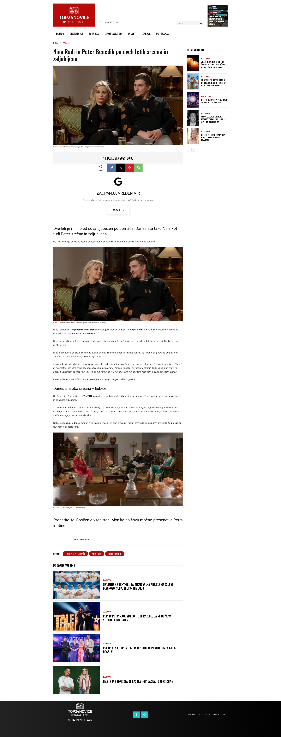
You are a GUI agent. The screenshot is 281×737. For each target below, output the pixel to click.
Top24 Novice (81, 539)
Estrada (213, 12)
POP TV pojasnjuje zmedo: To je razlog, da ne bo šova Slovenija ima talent (137, 618)
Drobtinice (207, 96)
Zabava (66, 42)
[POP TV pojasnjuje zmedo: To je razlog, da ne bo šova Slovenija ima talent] (76, 616)
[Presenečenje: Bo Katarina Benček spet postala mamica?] (193, 136)
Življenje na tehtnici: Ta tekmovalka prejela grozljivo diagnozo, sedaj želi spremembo (138, 586)
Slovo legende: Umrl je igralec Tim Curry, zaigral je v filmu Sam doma (213, 119)
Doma (56, 42)
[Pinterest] (129, 168)
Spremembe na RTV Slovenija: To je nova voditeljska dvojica (217, 20)
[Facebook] (111, 168)
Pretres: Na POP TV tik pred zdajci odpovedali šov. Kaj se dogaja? (140, 650)
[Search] (201, 23)
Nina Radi (96, 554)
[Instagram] (144, 714)
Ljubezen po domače (144, 241)
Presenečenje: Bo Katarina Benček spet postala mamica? (213, 137)
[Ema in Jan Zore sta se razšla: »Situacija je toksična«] (76, 680)
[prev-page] (188, 150)
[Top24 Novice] (63, 539)
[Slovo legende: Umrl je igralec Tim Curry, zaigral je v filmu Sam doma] (193, 118)
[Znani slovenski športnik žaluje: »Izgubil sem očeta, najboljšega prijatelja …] (193, 63)
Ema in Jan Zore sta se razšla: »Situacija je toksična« (138, 681)
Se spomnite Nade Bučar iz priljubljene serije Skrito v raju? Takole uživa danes (213, 82)
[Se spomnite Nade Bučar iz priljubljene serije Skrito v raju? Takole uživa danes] (193, 81)
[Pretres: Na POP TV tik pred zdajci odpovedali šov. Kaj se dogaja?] (76, 648)
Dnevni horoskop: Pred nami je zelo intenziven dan (214, 101)
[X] (120, 168)
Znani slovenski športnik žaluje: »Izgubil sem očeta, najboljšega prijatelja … (213, 64)
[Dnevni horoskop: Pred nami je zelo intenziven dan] (193, 100)
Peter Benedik (114, 554)
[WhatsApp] (138, 168)
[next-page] (193, 150)
